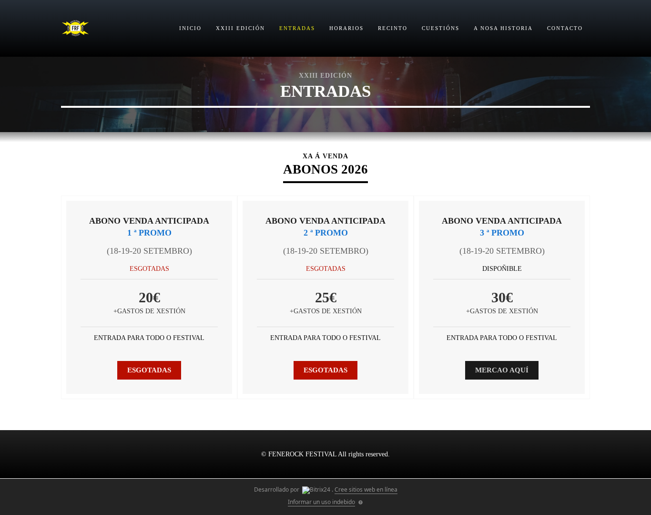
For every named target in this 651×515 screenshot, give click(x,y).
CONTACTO (565, 28)
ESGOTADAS (149, 370)
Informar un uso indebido (321, 502)
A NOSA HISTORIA (503, 28)
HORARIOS (346, 28)
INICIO (190, 28)
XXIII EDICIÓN (240, 28)
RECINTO (392, 28)
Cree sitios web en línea (366, 489)
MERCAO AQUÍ (502, 370)
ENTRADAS (297, 28)
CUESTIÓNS (440, 28)
